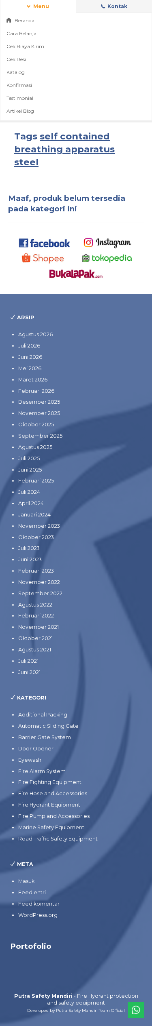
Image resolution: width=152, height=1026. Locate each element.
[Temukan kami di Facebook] (44, 242)
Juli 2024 (29, 492)
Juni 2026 (30, 357)
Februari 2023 (36, 571)
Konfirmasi (19, 85)
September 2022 (40, 593)
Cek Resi (16, 59)
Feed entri (32, 892)
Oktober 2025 (36, 424)
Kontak (116, 6)
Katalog (15, 72)
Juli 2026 (29, 346)
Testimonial (19, 98)
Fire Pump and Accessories (54, 816)
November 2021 (38, 627)
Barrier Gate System (44, 737)
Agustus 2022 (35, 605)
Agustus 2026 (35, 334)
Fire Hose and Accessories (52, 793)
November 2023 (39, 526)
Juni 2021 (29, 672)
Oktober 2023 (36, 537)
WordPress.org (38, 915)
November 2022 (39, 582)
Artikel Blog (20, 111)
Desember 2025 (39, 402)
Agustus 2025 (35, 447)
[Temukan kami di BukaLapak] (76, 273)
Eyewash (29, 760)
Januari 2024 (34, 515)
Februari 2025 (36, 481)
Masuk (26, 881)
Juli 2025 (29, 458)
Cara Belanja (21, 33)
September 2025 (40, 436)
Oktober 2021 (35, 638)
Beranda (23, 20)
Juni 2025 (30, 470)
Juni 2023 (30, 559)
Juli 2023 (29, 548)
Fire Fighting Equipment (49, 782)
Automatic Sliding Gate (48, 726)
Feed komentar (39, 904)
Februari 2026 (36, 391)
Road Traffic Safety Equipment (58, 839)
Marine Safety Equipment (51, 827)
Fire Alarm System (42, 771)
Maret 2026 (32, 380)
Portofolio (30, 946)
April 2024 (31, 503)
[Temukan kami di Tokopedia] (107, 258)
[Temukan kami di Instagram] (107, 242)
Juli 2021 (28, 661)
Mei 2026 (29, 368)
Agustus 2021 (34, 650)
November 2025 (39, 413)
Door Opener (36, 749)
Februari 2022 (36, 616)
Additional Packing (42, 715)
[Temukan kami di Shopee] (44, 258)
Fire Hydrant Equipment (49, 805)
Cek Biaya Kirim (25, 46)
